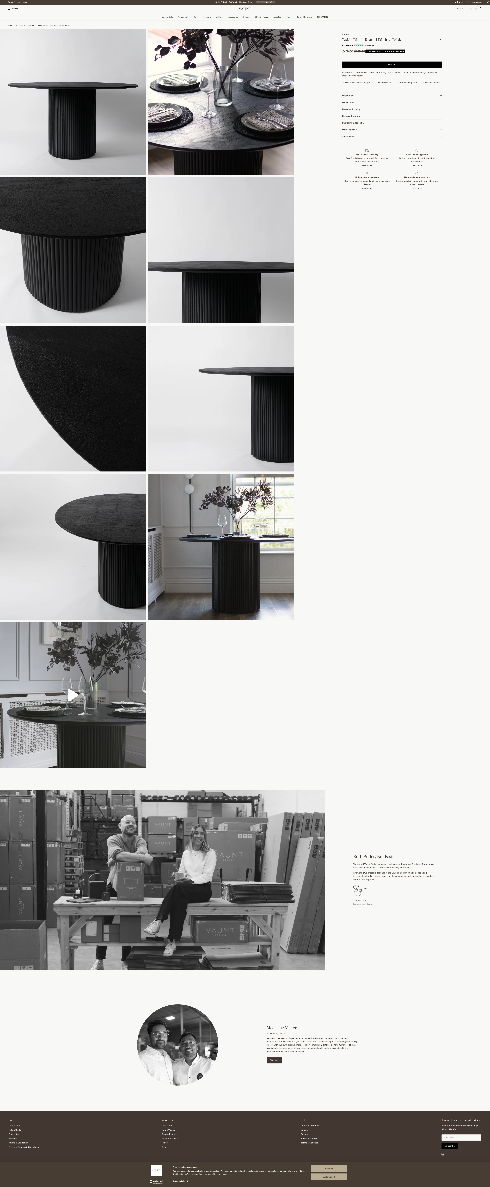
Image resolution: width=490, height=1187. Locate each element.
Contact (304, 1130)
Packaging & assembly (353, 123)
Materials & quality (351, 109)
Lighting (219, 17)
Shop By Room (261, 17)
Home (10, 25)
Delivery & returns (351, 116)
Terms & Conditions (18, 1142)
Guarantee (14, 1134)
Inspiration (277, 17)
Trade (289, 17)
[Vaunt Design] (245, 9)
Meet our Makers (170, 1138)
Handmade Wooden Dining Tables (28, 25)
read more (367, 165)
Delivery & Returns (310, 1125)
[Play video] (73, 695)
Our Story (167, 1125)
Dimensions (348, 102)
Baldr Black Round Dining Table (56, 25)
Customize (327, 1177)
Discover (274, 1060)
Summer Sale (167, 17)
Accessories (233, 17)
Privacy (304, 1134)
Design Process (169, 1134)
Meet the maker (349, 129)
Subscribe (450, 1146)
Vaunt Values (168, 1130)
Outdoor (246, 17)
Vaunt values (348, 136)
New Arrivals (183, 17)
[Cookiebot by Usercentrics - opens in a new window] (156, 1182)
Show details (179, 1181)
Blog (164, 1147)
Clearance (322, 17)
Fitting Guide (15, 1130)
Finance (13, 1138)
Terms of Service (309, 1138)
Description (348, 95)
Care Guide (14, 1125)
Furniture (207, 17)
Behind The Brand (304, 17)
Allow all (329, 1168)
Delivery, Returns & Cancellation (24, 1147)
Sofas (196, 17)
